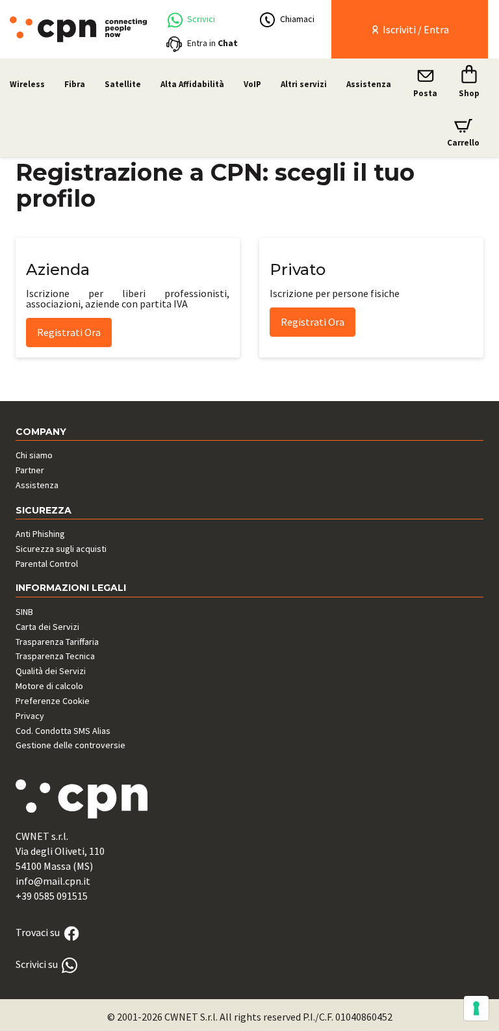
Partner (30, 470)
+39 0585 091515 (52, 895)
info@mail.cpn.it (53, 880)
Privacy (30, 716)
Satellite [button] (123, 84)
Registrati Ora (69, 332)
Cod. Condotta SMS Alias (63, 731)
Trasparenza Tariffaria (57, 641)
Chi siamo (34, 455)
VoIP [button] (252, 84)
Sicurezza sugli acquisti (61, 549)
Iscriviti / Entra (415, 29)
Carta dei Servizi (47, 627)
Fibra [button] (74, 84)
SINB (24, 612)
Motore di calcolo (49, 686)
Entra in (212, 43)
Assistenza (368, 84)
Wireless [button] (27, 84)
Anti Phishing (40, 534)
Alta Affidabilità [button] (192, 84)
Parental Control (47, 563)
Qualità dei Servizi (51, 671)
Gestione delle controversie (70, 745)
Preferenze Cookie (53, 701)
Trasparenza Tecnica (55, 656)
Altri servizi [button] (304, 84)
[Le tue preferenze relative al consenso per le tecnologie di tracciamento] (476, 1008)
